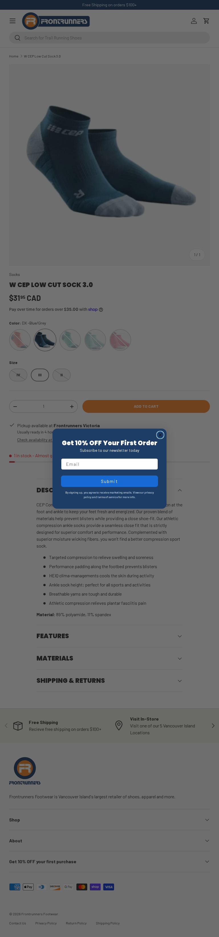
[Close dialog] (160, 434)
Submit (109, 481)
